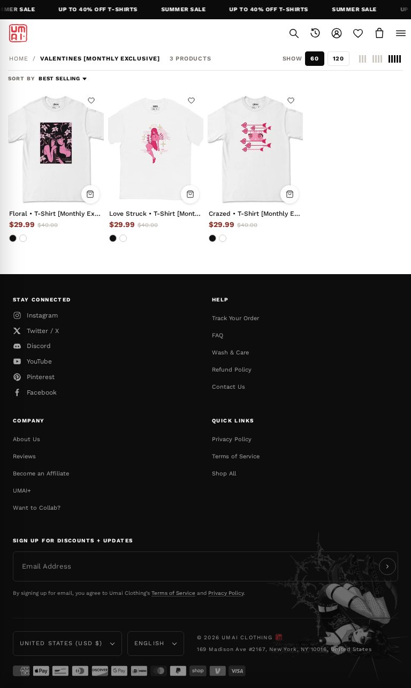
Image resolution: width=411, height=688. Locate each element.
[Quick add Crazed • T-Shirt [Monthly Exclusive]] (289, 194)
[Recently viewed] (315, 33)
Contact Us (228, 386)
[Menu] (401, 33)
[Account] (336, 33)
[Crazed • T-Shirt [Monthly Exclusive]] (255, 148)
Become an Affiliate (41, 473)
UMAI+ (22, 490)
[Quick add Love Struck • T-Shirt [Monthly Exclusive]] (190, 194)
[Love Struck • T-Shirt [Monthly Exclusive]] (155, 148)
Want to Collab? (36, 507)
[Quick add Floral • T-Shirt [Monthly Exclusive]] (90, 194)
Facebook (42, 392)
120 (338, 58)
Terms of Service (236, 456)
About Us (26, 439)
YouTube (39, 361)
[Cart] (379, 33)
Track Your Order (235, 318)
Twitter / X (43, 331)
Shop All (224, 473)
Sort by (22, 78)
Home (18, 58)
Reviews (24, 456)
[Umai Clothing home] (18, 33)
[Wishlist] (358, 33)
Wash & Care (230, 352)
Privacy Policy (232, 439)
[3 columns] (362, 59)
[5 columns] (394, 59)
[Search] (294, 33)
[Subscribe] (387, 566)
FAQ (217, 335)
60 (314, 58)
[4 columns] (377, 59)
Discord (39, 346)
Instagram (42, 315)
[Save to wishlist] (91, 101)
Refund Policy (232, 369)
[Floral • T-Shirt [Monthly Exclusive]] (55, 148)
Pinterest (41, 377)
